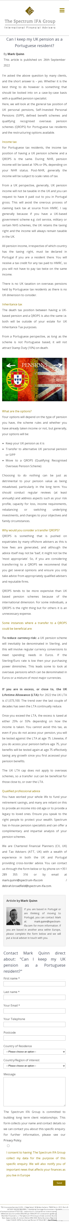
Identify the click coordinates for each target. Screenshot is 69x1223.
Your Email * (12, 1005)
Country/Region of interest (21, 1060)
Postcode (10, 1032)
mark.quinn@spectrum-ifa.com (22, 880)
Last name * (12, 992)
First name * (12, 978)
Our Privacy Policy (55, 1220)
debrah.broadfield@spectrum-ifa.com (26, 886)
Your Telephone (14, 1019)
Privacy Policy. (13, 1140)
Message (10, 1074)
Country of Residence (18, 1046)
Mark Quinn (16, 54)
